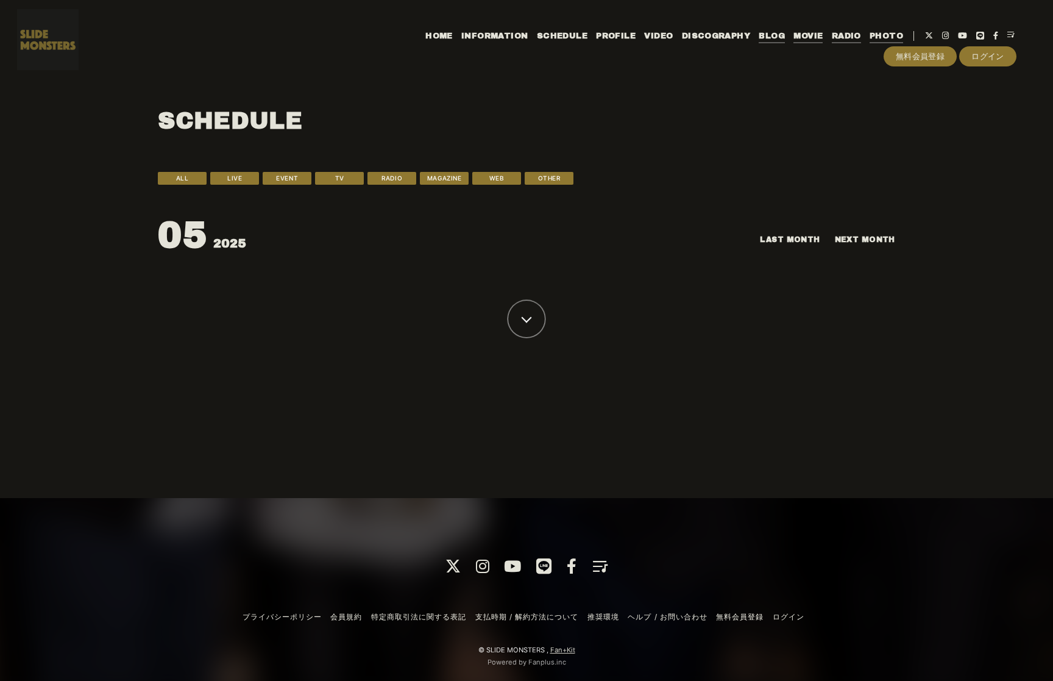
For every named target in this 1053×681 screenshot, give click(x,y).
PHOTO (886, 36)
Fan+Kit (562, 650)
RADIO (846, 36)
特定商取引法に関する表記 (418, 616)
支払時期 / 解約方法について (527, 616)
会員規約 (346, 616)
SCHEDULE (562, 36)
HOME (439, 36)
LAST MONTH (790, 239)
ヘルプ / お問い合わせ (667, 616)
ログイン (987, 56)
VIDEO (658, 36)
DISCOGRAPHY (716, 36)
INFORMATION (494, 36)
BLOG (772, 36)
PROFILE (616, 36)
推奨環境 (603, 616)
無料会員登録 (920, 56)
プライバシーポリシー (282, 616)
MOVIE (808, 36)
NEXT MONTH (865, 239)
